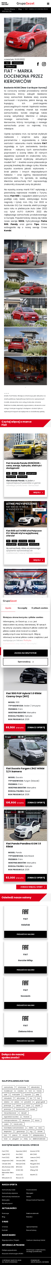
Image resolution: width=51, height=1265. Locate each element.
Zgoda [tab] (8, 608)
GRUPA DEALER (36, 1262)
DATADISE (45, 1262)
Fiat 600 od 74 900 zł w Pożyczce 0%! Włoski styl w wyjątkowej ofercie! (24, 533)
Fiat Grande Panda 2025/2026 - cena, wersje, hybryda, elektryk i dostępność (24, 466)
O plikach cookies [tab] (40, 608)
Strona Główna (10, 9)
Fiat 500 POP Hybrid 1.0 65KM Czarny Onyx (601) (23, 695)
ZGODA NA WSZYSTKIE (25, 653)
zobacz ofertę (36, 727)
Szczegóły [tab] (22, 608)
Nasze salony (5, 4)
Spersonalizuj (24, 662)
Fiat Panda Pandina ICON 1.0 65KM (23, 845)
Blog (20, 9)
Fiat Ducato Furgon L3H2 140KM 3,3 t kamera (25, 770)
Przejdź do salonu (25, 934)
